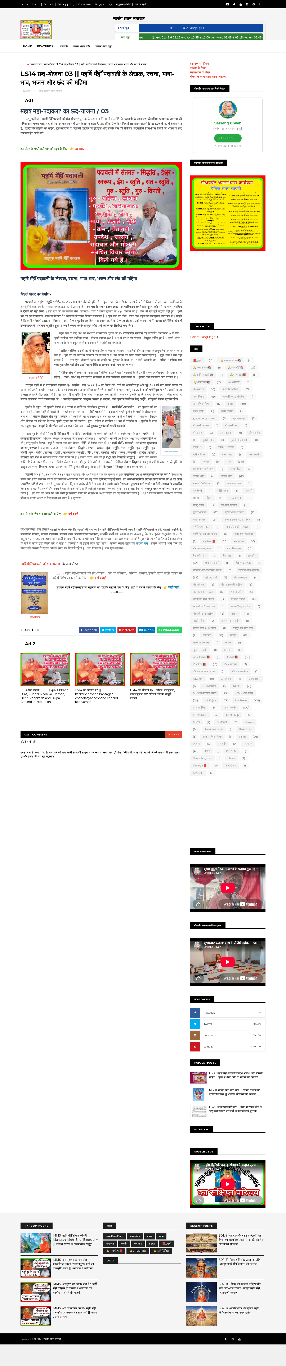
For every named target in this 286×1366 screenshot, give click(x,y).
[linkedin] (260, 4)
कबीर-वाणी (198, 411)
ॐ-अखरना (198, 389)
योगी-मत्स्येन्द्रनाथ (202, 548)
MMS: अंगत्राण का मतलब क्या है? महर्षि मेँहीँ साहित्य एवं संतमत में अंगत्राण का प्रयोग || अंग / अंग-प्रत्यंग (75, 1288)
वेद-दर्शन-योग (199, 555)
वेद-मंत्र (227, 555)
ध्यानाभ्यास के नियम (200, 72)
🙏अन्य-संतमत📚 (202, 367)
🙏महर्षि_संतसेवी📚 (203, 374)
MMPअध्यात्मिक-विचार (204, 693)
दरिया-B (197, 447)
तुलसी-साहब (208, 439)
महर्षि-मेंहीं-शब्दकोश (243, 534)
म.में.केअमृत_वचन (201, 526)
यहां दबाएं (79, 149)
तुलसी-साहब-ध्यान (239, 439)
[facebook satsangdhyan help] (226, 1339)
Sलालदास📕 (200, 765)
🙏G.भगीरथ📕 (238, 374)
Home (24, 4)
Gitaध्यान (226, 678)
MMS (196, 722)
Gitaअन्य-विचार (240, 671)
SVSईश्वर (230, 765)
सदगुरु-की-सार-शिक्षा (243, 628)
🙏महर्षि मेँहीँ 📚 (235, 367)
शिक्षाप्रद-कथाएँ (243, 562)
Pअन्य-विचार (245, 729)
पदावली (248, 490)
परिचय (209, 497)
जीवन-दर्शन (254, 432)
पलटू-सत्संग (235, 497)
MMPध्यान (241, 700)
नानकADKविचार (201, 483)
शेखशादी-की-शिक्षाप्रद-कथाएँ (207, 570)
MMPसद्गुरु (233, 714)
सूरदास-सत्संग (200, 649)
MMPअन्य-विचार (244, 693)
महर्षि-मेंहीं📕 (209, 541)
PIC (207, 751)
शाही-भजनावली (212, 562)
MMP (236, 686)
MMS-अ (222, 722)
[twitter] (234, 4)
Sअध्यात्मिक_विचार (202, 758)
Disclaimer (84, 4)
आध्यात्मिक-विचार (201, 403)
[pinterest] (254, 4)
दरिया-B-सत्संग (226, 447)
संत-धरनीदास (240, 577)
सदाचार (207, 635)
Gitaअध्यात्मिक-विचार (204, 671)
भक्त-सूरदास (199, 519)
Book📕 (232, 657)
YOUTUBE (208, 1047)
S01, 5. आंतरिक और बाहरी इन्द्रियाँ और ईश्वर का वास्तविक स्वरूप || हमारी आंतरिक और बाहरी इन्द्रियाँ (241, 1240)
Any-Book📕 (201, 657)
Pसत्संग (222, 743)
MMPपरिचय (199, 707)
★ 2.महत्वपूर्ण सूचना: (171, 27)
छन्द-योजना (49, 64)
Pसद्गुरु (247, 743)
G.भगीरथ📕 (199, 664)
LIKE (259, 1013)
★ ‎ (149, 27)
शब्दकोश (252, 555)
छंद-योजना (35, 617)
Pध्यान (196, 743)
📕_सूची (197, 360)
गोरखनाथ (197, 432)
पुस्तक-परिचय (199, 512)
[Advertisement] (227, 287)
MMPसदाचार (200, 714)
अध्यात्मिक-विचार (230, 389)
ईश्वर (230, 403)
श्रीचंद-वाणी (211, 577)
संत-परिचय (198, 584)
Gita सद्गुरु (230, 664)
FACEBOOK (209, 1013)
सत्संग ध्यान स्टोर (81, 46)
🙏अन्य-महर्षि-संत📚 (230, 360)
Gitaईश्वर (198, 678)
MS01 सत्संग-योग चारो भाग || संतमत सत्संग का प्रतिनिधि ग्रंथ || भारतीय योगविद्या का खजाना (234, 1092)
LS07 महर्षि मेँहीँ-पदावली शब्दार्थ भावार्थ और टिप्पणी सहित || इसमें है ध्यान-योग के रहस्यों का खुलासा (236, 1075)
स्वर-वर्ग (227, 649)
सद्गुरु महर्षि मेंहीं (123, 4)
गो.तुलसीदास (231, 425)
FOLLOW (257, 1024)
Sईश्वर (231, 758)
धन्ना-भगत (227, 454)
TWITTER (208, 1024)
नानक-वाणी (226, 476)
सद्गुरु (233, 635)
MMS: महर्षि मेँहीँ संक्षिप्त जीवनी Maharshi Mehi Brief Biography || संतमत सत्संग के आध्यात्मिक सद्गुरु (75, 1240)
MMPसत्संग (229, 707)
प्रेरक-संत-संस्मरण (234, 512)
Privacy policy (65, 4)
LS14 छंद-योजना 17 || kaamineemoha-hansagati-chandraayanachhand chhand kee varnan (96, 696)
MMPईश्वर (210, 700)
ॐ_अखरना (234, 382)
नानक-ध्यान (198, 476)
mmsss (249, 722)
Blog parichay (103, 4)
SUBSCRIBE (227, 138)
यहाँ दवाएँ (100, 578)
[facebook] (227, 4)
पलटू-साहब (198, 505)
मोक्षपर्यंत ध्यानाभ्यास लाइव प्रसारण (208, 76)
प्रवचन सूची (140, 4)
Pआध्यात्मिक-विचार (212, 736)
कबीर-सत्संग (227, 411)
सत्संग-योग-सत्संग (230, 620)
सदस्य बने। (143, 543)
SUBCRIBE (256, 1046)
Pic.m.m (231, 751)
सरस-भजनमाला (201, 642)
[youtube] (241, 4)
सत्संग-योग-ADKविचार (204, 628)
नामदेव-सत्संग (234, 483)
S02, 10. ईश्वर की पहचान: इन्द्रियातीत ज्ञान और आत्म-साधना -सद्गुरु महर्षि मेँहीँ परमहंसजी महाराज (240, 1288)
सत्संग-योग (198, 620)
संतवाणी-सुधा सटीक (241, 606)
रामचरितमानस (234, 548)
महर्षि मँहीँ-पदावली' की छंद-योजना (40, 564)
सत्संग (234, 613)
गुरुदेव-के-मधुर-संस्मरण (204, 418)
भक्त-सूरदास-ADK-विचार (237, 519)
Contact (48, 4)
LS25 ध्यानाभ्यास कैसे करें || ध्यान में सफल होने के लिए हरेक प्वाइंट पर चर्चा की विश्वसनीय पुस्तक (235, 1109)
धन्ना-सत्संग (254, 454)
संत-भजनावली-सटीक (231, 584)
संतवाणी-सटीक (238, 599)
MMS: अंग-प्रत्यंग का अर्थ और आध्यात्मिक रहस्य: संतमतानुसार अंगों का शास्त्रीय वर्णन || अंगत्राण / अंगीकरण (73, 1264)
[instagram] (247, 4)
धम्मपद (205, 461)
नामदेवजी (197, 490)
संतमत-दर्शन (236, 591)
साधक (228, 642)
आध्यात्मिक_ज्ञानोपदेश (233, 396)
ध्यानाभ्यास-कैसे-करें (203, 469)
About (36, 4)
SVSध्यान (198, 772)
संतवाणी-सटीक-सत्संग (204, 606)
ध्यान (229, 461)
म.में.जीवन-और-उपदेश (237, 526)
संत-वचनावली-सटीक (203, 591)
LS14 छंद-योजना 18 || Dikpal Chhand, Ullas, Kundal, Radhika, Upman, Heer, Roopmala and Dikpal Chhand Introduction (45, 696)
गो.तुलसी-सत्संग (201, 425)
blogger (173, 734)
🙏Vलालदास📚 (201, 382)
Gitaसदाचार (209, 686)
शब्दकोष (64, 46)
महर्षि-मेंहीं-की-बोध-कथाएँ (205, 534)
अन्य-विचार (36, 64)
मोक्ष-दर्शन (239, 541)
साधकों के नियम (198, 68)
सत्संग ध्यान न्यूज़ (103, 46)
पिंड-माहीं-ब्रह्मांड (229, 505)
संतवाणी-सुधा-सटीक (203, 613)
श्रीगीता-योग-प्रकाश (248, 570)
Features (45, 46)
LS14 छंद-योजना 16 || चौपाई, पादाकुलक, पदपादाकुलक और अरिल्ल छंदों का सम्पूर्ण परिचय (152, 694)
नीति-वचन (223, 490)
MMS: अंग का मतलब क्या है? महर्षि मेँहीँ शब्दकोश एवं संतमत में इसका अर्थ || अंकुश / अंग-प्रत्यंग (75, 1312)
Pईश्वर (242, 736)
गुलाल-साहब (239, 418)
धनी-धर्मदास (199, 454)
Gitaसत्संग (254, 678)
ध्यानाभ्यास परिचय (199, 64)
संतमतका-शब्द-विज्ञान (203, 599)
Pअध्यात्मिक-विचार (214, 729)
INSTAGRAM (209, 1035)
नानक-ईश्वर (235, 469)
